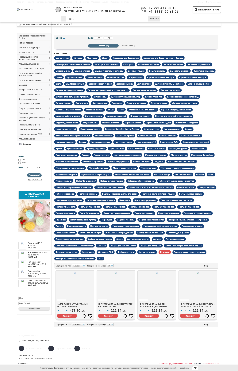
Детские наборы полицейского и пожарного (108, 90)
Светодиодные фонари (178, 232)
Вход (200, 2)
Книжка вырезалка (103, 135)
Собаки (119, 239)
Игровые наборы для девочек (142, 109)
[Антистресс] (34, 231)
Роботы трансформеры (90, 232)
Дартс (58, 83)
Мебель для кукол (141, 161)
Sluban (105, 58)
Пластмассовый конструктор (83, 219)
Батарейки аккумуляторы (199, 64)
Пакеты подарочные (144, 213)
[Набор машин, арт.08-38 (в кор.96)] (22, 255)
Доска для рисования (136, 103)
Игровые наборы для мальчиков (176, 109)
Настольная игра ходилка (190, 194)
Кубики (59, 148)
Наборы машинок (207, 187)
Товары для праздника (29, 125)
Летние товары (26, 43)
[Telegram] (216, 348)
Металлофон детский (98, 168)
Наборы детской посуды (111, 181)
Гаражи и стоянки (74, 77)
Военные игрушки (136, 71)
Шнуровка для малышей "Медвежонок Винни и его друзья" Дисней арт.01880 (153, 306)
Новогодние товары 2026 (30, 134)
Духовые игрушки (159, 103)
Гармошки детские (115, 77)
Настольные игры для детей (69, 200)
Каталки (188, 129)
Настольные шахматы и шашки (101, 200)
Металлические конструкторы (181, 161)
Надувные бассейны (88, 194)
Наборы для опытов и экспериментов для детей (150, 187)
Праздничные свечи (76, 226)
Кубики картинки (74, 148)
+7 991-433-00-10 (159, 8)
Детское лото (82, 103)
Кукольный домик (156, 148)
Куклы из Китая (117, 148)
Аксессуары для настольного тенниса (73, 64)
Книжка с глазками (167, 135)
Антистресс (128, 64)
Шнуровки (164, 252)
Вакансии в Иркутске (119, 2)
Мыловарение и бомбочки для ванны (132, 174)
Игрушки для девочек (29, 64)
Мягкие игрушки (26, 52)
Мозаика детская (148, 168)
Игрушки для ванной (116, 116)
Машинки (23, 85)
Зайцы (111, 109)
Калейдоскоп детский (66, 129)
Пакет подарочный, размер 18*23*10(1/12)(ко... (38, 282)
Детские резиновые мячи (144, 90)
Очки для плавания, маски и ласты (176, 200)
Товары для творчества (30, 129)
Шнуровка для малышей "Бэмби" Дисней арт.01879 (115, 305)
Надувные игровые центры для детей (119, 194)
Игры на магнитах (133, 122)
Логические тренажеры (66, 155)
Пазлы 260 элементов (115, 206)
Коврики (82, 142)
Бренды (27, 144)
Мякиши (200, 174)
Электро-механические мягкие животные (75, 258)
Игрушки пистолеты (111, 122)
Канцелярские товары (90, 129)
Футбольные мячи (126, 252)
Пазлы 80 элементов (89, 213)
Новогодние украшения (145, 200)
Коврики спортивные (100, 142)
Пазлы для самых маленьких (117, 213)
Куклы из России (136, 148)
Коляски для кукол (123, 142)
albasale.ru (24, 364)
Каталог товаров (33, 18)
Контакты (84, 2)
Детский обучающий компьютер (125, 96)
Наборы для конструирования (109, 187)
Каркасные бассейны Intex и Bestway (32, 37)
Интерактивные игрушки (30, 89)
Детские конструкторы (29, 47)
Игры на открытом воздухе (158, 122)
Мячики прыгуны (64, 181)
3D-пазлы (78, 58)
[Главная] (20, 24)
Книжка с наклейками (190, 135)
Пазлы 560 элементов (189, 206)
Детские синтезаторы (170, 90)
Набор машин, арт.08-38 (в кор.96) (38, 253)
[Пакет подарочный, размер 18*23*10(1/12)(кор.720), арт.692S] (22, 283)
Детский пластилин (153, 96)
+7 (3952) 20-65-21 (159, 11)
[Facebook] (182, 348)
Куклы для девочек (96, 148)
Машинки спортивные (93, 161)
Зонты (121, 109)
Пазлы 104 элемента (65, 206)
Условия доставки (45, 2)
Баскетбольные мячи (173, 64)
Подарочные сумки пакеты (151, 219)
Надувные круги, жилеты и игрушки (158, 194)
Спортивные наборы (175, 239)
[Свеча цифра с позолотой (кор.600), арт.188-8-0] (22, 274)
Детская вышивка (125, 83)
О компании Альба (99, 2)
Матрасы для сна (179, 155)
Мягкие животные (183, 174)
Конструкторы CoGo (169, 142)
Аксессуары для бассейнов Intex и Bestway (163, 58)
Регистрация (215, 2)
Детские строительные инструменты (72, 96)
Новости (30, 2)
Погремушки (106, 219)
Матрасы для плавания (155, 155)
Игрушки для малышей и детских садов (30, 74)
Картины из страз (151, 129)
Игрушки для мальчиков (30, 80)
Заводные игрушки (94, 109)
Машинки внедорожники (67, 161)
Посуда (59, 226)
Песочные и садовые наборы (197, 213)
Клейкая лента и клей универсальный (73, 135)
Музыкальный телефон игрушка (95, 174)
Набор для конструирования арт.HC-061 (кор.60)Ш (72, 305)
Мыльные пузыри (162, 174)
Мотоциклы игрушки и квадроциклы (177, 168)
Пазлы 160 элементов (90, 206)
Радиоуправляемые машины (126, 226)
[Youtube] (189, 348)
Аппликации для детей (148, 64)
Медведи (159, 161)
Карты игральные (172, 129)
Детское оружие (99, 103)
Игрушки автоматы (93, 116)
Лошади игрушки (101, 155)
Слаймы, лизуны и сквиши (100, 239)
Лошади (85, 155)
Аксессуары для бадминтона (126, 58)
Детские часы (100, 96)
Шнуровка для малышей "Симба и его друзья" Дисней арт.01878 (197, 305)
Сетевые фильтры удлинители (69, 239)
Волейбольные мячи (179, 71)
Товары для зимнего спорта (123, 245)
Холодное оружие (147, 252)
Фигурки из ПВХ (105, 252)
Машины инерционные (118, 161)
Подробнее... (184, 368)
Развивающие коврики (192, 226)
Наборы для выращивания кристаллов (176, 181)
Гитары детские (136, 77)
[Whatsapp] (209, 348)
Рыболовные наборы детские (119, 232)
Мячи (210, 174)
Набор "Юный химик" (86, 181)
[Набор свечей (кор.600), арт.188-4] (22, 264)
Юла (100, 258)
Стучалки (102, 245)
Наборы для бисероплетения (141, 181)
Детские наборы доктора (199, 83)
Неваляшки (124, 200)
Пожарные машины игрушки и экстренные (187, 219)
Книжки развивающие (29, 99)
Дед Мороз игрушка (75, 83)
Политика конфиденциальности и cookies (175, 364)
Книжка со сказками (65, 142)
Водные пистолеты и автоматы (109, 71)
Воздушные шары (157, 71)
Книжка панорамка (125, 135)
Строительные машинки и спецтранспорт (74, 245)
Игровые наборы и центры (31, 68)
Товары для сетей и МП (67, 2)
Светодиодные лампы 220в (150, 232)
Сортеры (157, 239)
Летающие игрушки (178, 148)
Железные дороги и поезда (184, 103)
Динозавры (117, 103)
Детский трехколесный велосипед (183, 96)
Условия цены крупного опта (35, 340)
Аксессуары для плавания (107, 64)
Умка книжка (88, 252)
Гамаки (59, 77)
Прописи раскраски (99, 226)
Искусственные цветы (29, 94)
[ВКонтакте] (195, 348)
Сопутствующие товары (30, 108)
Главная (20, 2)
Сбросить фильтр (34, 179)
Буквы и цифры (63, 71)
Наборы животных (185, 187)
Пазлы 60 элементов (65, 213)
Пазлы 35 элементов (139, 206)
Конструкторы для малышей (196, 142)
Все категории (62, 58)
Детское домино (63, 103)
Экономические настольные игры (189, 252)
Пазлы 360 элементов (164, 206)
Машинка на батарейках (202, 155)
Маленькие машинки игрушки (127, 155)
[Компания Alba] (28, 9)
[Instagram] (202, 348)
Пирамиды (61, 219)
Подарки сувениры (27, 113)
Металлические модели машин (70, 168)
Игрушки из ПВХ (90, 122)
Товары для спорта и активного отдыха (28, 58)
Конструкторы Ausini (146, 142)
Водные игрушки (82, 71)
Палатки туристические (168, 213)
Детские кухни (144, 83)
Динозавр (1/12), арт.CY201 (35, 244)
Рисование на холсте (65, 232)
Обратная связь (63, 348)
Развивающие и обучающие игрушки (32, 119)
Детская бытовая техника (100, 83)
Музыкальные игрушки (29, 103)
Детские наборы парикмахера (69, 90)
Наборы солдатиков (65, 194)
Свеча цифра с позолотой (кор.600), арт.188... (37, 273)
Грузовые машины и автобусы (161, 77)
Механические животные (124, 168)
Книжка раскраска (146, 135)
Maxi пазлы (92, 58)
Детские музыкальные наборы (169, 83)
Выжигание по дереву (204, 71)
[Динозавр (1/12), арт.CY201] (22, 246)
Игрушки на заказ (27, 139)
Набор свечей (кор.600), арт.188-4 (37, 263)
